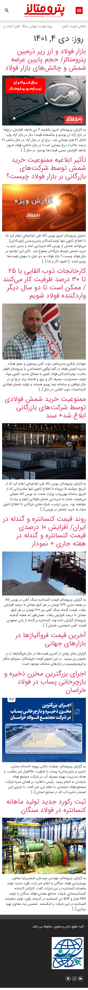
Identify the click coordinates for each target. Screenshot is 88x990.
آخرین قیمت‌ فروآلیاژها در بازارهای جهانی (50, 638)
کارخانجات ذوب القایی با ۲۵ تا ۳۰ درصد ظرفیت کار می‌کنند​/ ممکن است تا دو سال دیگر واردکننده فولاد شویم (44, 282)
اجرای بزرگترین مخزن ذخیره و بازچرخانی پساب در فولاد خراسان (45, 681)
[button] (79, 10)
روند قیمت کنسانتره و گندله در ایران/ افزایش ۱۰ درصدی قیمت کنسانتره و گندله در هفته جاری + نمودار (44, 530)
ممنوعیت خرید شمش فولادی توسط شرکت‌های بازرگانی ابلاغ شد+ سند (45, 406)
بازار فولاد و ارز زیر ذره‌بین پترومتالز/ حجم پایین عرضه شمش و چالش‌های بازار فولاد (45, 59)
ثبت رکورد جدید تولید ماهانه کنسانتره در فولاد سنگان (46, 805)
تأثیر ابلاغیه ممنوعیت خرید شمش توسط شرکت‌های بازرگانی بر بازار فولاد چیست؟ (46, 167)
